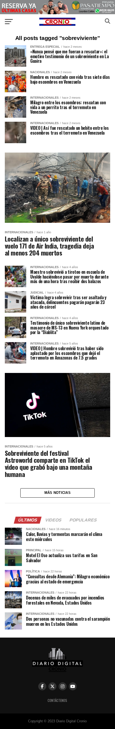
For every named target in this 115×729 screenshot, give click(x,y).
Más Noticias (57, 493)
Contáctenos (57, 700)
